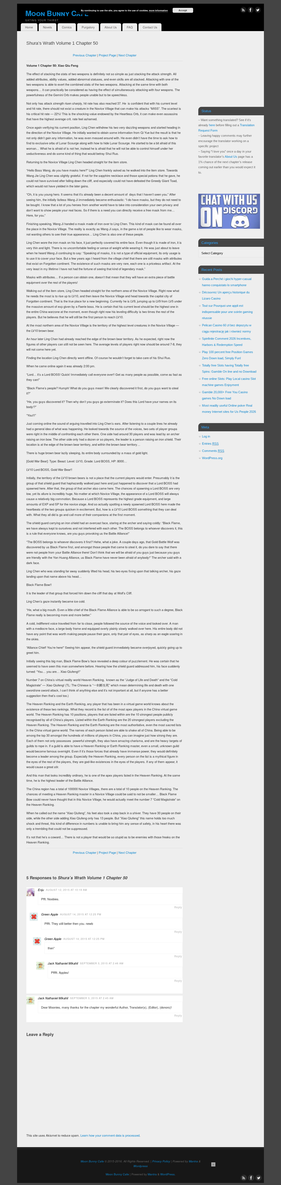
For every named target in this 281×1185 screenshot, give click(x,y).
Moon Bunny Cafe (92, 1161)
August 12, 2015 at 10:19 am (66, 889)
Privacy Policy (161, 1161)
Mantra (193, 1161)
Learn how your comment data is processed (109, 1135)
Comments (213, 451)
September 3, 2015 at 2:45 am (92, 998)
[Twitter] (258, 10)
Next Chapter (127, 55)
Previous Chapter (84, 55)
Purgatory (88, 27)
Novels (47, 27)
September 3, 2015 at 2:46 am (101, 963)
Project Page (107, 55)
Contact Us (150, 27)
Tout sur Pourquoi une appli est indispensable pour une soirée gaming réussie (227, 312)
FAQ (130, 27)
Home (29, 27)
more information (158, 10)
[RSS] (243, 10)
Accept (183, 10)
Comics (67, 27)
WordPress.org (212, 458)
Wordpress (141, 1166)
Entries (210, 443)
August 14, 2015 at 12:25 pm (80, 914)
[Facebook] (250, 10)
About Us (111, 27)
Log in (206, 436)
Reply (178, 907)
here (212, 125)
